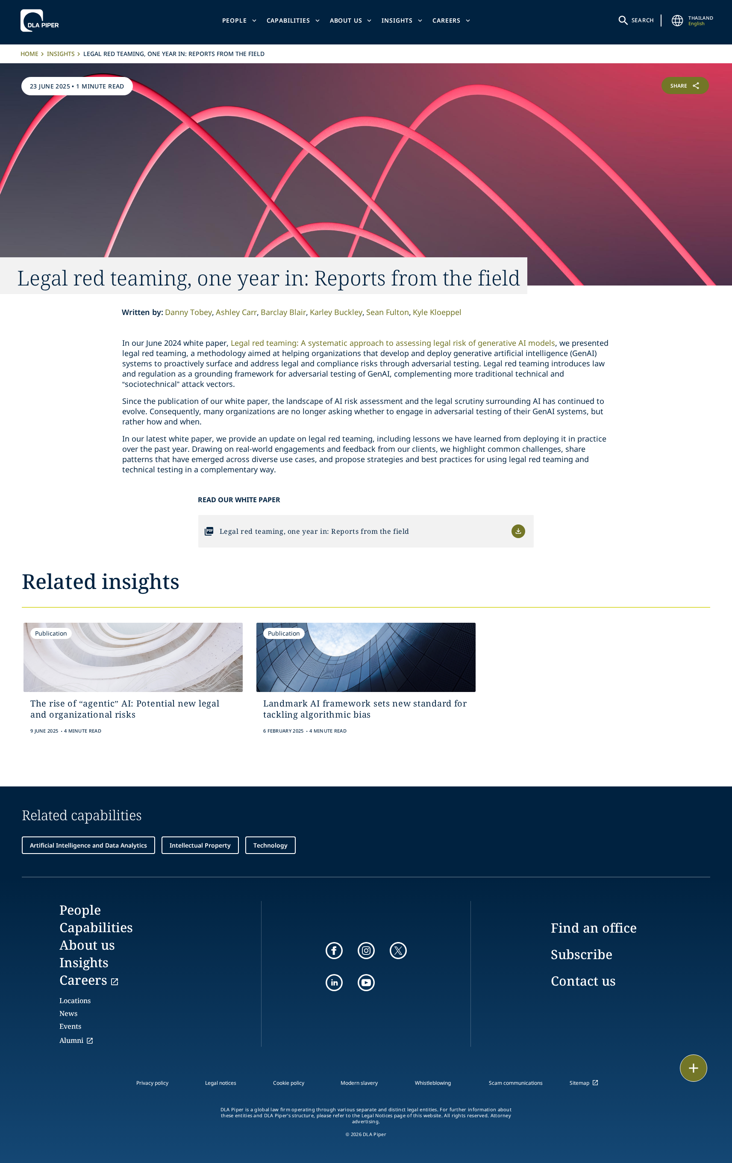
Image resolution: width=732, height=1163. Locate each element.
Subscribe (581, 954)
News (68, 1013)
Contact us (583, 980)
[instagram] (366, 950)
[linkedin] (334, 982)
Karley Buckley (336, 312)
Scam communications (516, 1082)
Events (70, 1026)
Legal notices (220, 1082)
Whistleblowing (433, 1082)
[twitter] (398, 950)
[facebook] (334, 950)
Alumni (71, 1040)
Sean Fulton (387, 312)
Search (643, 20)
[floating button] (693, 1068)
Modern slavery (359, 1082)
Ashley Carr (236, 312)
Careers (446, 20)
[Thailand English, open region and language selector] (677, 20)
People (234, 20)
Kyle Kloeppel (437, 312)
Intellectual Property (200, 845)
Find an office (594, 927)
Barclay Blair (283, 312)
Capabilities (288, 20)
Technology (270, 845)
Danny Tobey (188, 312)
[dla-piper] (42, 20)
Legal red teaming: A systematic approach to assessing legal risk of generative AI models (393, 343)
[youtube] (366, 982)
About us (346, 20)
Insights (397, 20)
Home (29, 54)
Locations (75, 1000)
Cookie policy (288, 1082)
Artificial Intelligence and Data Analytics (88, 845)
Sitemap (579, 1082)
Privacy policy (152, 1082)
